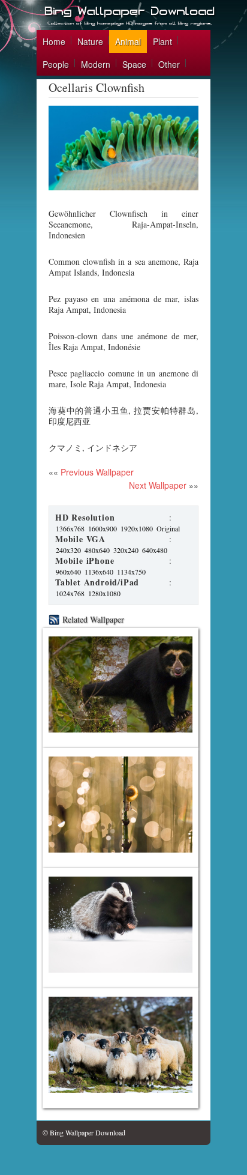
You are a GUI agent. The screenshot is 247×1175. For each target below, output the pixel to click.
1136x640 (99, 571)
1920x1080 (137, 528)
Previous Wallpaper (96, 472)
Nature (90, 41)
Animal (128, 41)
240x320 (68, 550)
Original (168, 528)
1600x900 (102, 528)
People (56, 64)
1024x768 (70, 593)
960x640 (68, 571)
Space (134, 64)
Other (169, 64)
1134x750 (131, 571)
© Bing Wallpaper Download (84, 1132)
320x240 (125, 550)
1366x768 (70, 528)
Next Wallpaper (157, 485)
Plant (162, 41)
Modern (95, 64)
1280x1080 (104, 593)
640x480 (154, 550)
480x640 (97, 550)
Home (54, 41)
